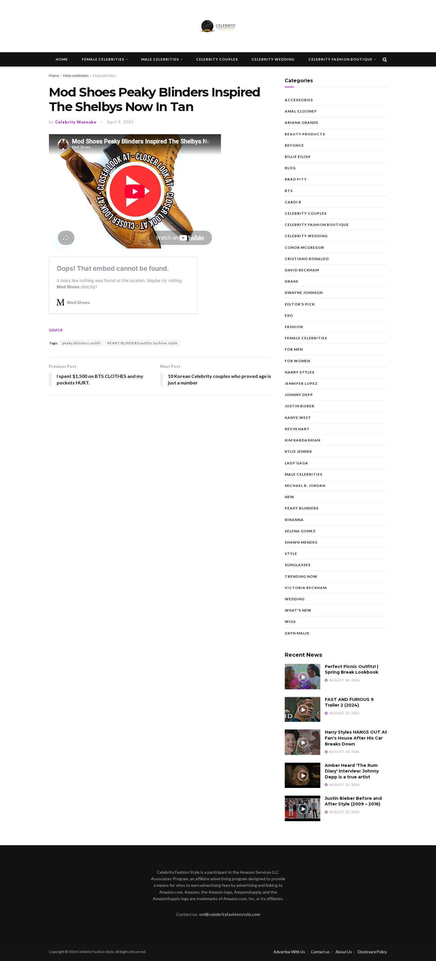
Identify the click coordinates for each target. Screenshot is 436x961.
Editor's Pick (300, 304)
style (291, 553)
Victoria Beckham (306, 587)
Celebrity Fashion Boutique (340, 59)
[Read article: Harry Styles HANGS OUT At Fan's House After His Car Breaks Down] (302, 742)
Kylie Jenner (298, 451)
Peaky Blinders (105, 75)
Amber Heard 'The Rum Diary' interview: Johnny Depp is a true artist (352, 771)
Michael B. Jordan (305, 485)
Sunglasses (298, 565)
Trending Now (301, 576)
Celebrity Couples (217, 59)
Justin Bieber (299, 406)
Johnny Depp (299, 394)
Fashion (294, 326)
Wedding (295, 599)
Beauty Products (305, 134)
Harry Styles (299, 372)
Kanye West (298, 417)
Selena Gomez (300, 531)
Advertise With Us (289, 951)
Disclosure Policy (372, 951)
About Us (343, 951)
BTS (289, 191)
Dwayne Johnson (304, 292)
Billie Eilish (298, 156)
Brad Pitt (296, 179)
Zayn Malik (297, 633)
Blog (290, 168)
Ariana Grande (302, 122)
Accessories (299, 100)
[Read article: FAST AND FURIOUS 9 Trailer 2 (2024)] (302, 709)
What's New (298, 610)
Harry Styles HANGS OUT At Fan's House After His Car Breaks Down (356, 737)
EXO (289, 315)
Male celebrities (160, 59)
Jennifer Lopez (301, 383)
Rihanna (294, 519)
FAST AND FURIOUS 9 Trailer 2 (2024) (349, 702)
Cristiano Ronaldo (307, 259)
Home (62, 59)
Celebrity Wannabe (75, 122)
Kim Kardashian (302, 440)
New (289, 497)
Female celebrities (103, 59)
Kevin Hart (297, 429)
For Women (297, 361)
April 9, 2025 (120, 122)
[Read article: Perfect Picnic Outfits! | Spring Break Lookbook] (302, 676)
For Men (294, 349)
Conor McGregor (304, 247)
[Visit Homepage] (218, 26)
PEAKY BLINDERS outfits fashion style (142, 343)
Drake (291, 281)
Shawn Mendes (301, 542)
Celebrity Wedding (273, 59)
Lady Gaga (296, 463)
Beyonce (294, 145)
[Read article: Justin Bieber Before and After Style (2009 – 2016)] (302, 808)
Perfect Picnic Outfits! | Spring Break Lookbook (351, 669)
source (56, 329)
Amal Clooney (301, 111)
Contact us (320, 951)
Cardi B (293, 202)
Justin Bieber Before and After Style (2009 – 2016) (353, 801)
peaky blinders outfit (81, 343)
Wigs (290, 621)
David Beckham (302, 270)
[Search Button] (385, 59)
